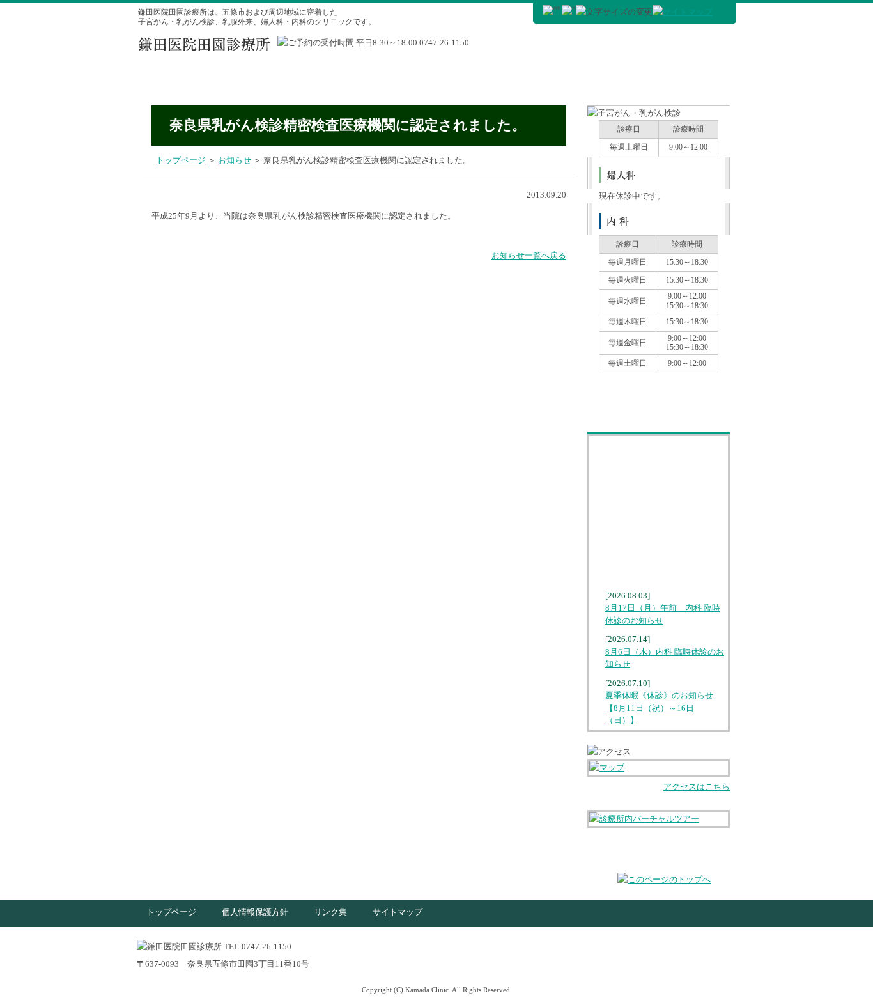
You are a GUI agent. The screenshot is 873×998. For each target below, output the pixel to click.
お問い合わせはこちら (677, 46)
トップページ (181, 160)
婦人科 (395, 81)
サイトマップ (397, 912)
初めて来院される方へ (531, 81)
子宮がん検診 (184, 81)
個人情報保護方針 (255, 912)
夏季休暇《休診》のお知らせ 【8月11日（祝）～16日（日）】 (659, 707)
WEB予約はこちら (562, 46)
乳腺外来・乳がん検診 (297, 81)
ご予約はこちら (658, 394)
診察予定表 (658, 481)
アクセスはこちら (696, 786)
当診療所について (634, 81)
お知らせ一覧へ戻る (528, 255)
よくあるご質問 (658, 511)
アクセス (708, 81)
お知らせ (658, 571)
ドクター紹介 (658, 451)
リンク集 (330, 912)
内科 (450, 81)
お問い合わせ (658, 541)
